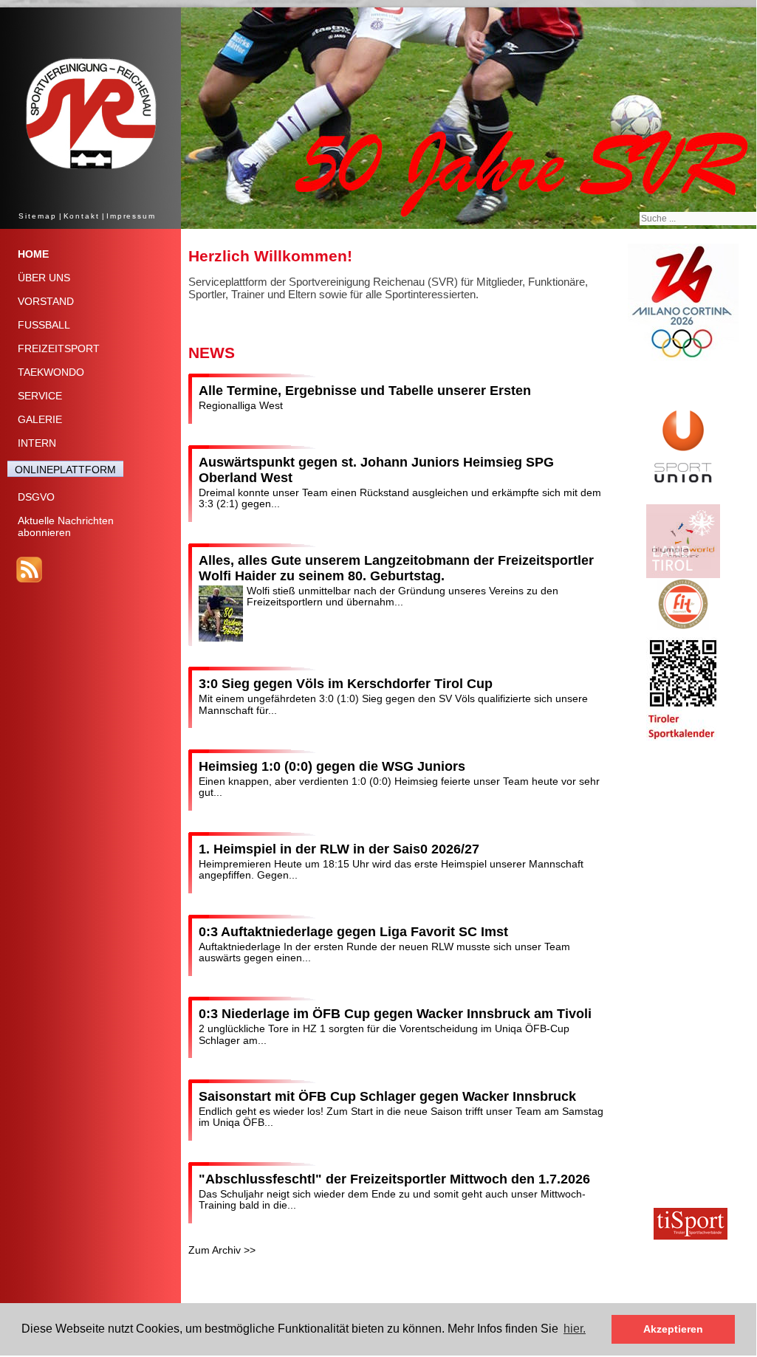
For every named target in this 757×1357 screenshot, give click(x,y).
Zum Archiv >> (222, 1250)
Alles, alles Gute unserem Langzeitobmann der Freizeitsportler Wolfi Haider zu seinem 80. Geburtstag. (396, 568)
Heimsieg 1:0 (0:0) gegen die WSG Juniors (332, 766)
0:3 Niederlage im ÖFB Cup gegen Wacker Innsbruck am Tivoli (395, 1013)
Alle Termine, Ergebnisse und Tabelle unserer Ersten (365, 390)
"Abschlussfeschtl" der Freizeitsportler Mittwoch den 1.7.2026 (394, 1179)
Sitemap (37, 216)
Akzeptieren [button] (673, 1329)
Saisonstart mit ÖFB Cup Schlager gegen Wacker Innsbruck (387, 1096)
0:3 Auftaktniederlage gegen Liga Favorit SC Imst (353, 931)
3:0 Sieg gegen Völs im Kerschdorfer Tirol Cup (346, 683)
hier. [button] (575, 1328)
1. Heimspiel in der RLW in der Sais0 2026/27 (339, 849)
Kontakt (82, 216)
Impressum (131, 216)
